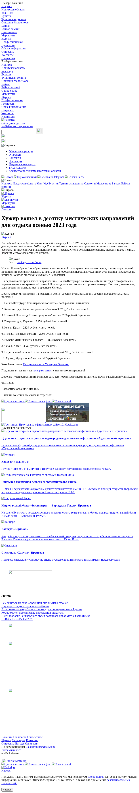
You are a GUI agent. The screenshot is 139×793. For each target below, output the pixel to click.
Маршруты (8, 35)
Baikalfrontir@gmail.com (40, 746)
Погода (19, 743)
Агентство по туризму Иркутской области (35, 170)
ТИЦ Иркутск (17, 167)
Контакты (7, 54)
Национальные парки (22, 164)
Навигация (8, 58)
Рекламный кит (11, 750)
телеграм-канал (42, 370)
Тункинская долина (13, 19)
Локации (6, 737)
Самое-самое (9, 32)
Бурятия (6, 15)
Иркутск (6, 6)
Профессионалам (12, 41)
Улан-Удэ (7, 12)
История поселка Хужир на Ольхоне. (46, 364)
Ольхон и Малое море (14, 22)
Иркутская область (13, 9)
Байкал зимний (10, 28)
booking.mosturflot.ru (29, 262)
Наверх (5, 770)
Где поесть (7, 45)
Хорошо (7, 789)
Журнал (6, 38)
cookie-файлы (96, 776)
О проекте (7, 51)
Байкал (5, 25)
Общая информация (13, 48)
